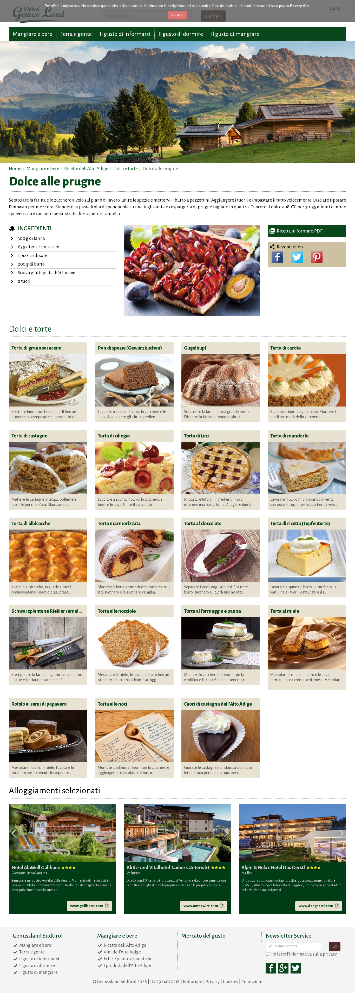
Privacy (213, 981)
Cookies (230, 981)
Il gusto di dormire (181, 34)
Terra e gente (76, 34)
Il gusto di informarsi (125, 34)
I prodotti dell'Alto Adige (127, 965)
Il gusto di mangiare (235, 34)
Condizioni (251, 981)
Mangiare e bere (32, 34)
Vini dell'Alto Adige (122, 952)
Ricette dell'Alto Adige (125, 945)
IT (338, 8)
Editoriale (192, 981)
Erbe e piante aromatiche (128, 958)
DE (332, 8)
